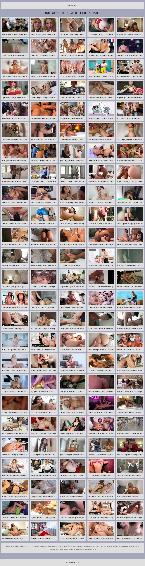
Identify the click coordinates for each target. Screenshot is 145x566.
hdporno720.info (72, 6)
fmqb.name (75, 562)
